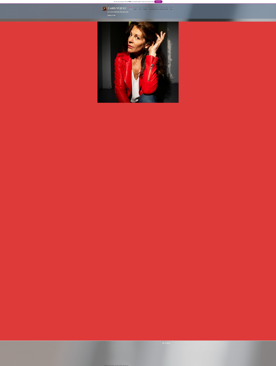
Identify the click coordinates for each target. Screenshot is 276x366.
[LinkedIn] (169, 343)
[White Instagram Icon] (167, 343)
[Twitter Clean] (163, 343)
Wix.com (126, 365)
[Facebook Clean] (165, 343)
